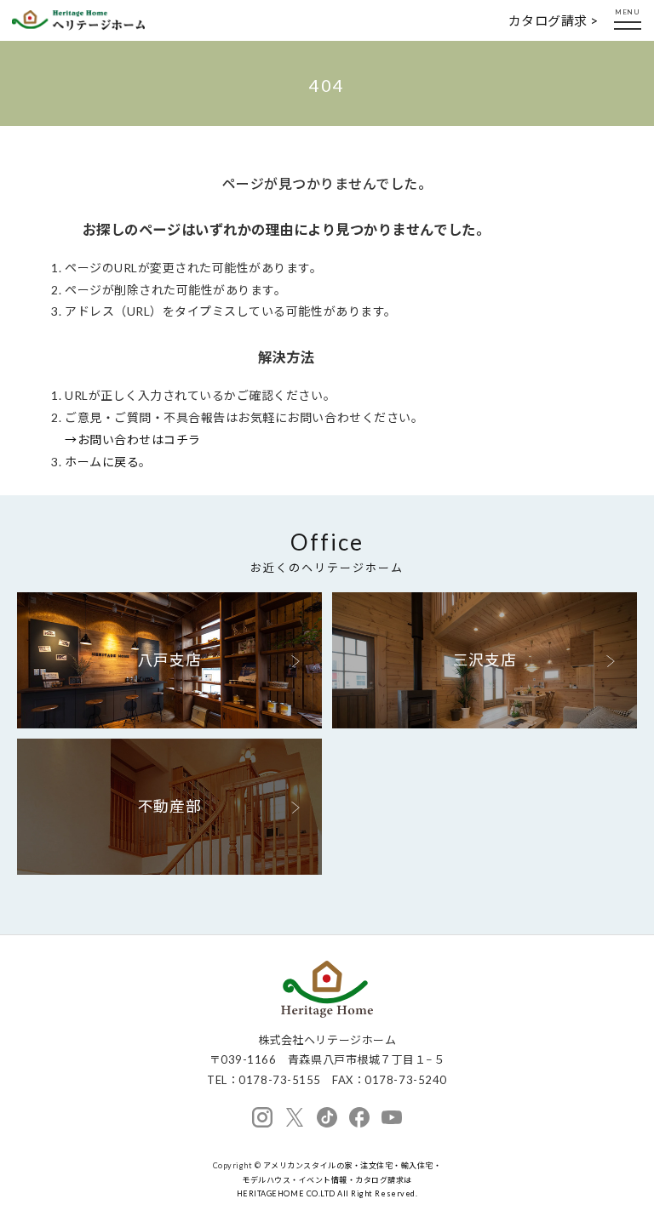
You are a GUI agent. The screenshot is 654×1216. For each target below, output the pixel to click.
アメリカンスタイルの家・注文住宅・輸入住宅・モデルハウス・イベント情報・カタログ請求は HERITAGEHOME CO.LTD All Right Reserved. (339, 1179)
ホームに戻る (102, 461)
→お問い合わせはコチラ (133, 439)
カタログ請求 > (553, 20)
